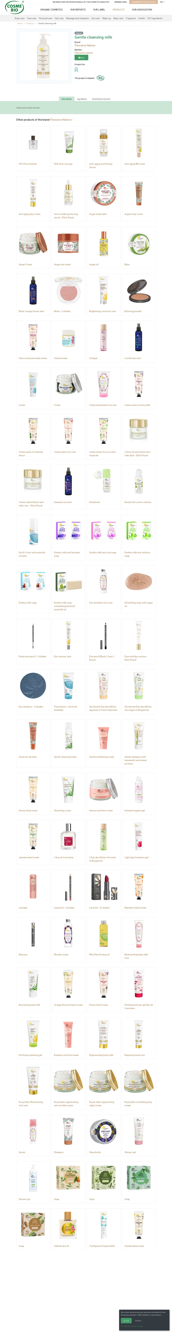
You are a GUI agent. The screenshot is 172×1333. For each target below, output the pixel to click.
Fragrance (131, 18)
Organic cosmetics (51, 9)
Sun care (96, 18)
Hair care (59, 18)
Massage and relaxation (77, 18)
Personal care (45, 18)
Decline (138, 1320)
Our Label (99, 9)
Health (141, 18)
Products (119, 9)
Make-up (106, 18)
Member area (120, 2)
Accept (126, 1320)
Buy (82, 57)
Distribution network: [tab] (101, 98)
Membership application (143, 2)
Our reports (78, 9)
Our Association (142, 9)
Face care (31, 18)
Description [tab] (67, 98)
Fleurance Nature (60, 119)
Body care (20, 18)
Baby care (118, 18)
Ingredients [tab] (82, 98)
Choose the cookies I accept (132, 1326)
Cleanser (79, 33)
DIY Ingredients (154, 18)
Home (20, 23)
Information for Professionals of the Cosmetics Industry (81, 2)
